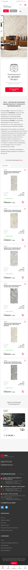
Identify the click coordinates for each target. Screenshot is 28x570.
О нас (2, 540)
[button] (25, 567)
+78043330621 (9, 499)
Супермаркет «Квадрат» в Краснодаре (14, 486)
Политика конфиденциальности (9, 543)
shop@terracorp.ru (7, 465)
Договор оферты (5, 550)
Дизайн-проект (5, 525)
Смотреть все (21, 474)
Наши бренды (4, 545)
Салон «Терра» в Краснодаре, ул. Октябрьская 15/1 (12, 478)
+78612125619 (9, 483)
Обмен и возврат (5, 520)
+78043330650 (10, 491)
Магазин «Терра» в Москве (10, 494)
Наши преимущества (6, 548)
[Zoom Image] (14, 36)
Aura (23, 192)
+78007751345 (17, 483)
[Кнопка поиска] (21, 5)
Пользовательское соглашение (9, 527)
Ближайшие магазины (8, 474)
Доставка (3, 522)
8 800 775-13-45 (6, 462)
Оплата (3, 517)
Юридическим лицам (6, 530)
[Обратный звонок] (26, 1)
